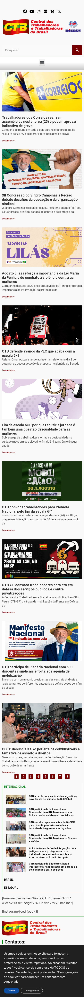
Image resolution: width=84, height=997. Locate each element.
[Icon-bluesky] (52, 11)
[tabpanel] (42, 833)
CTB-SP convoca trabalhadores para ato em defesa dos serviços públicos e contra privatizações (37, 589)
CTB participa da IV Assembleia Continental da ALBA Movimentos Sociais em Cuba (53, 838)
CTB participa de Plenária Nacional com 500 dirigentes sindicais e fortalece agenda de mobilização (37, 671)
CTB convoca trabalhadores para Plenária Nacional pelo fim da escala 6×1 (35, 509)
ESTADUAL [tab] (11, 887)
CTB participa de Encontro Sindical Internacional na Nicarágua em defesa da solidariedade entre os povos (53, 866)
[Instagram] (39, 11)
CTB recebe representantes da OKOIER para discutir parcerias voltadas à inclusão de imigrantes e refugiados (52, 825)
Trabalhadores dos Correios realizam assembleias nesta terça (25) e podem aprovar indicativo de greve (39, 121)
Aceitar (11, 990)
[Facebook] (25, 11)
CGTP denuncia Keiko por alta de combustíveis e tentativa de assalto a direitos (41, 751)
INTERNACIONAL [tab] (15, 786)
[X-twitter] (59, 11)
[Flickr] (45, 11)
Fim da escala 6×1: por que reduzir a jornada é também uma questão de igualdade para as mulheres (38, 429)
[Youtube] (32, 11)
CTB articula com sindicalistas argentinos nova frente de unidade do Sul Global (53, 798)
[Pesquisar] (77, 50)
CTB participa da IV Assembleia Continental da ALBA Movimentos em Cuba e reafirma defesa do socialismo (51, 812)
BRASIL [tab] (8, 879)
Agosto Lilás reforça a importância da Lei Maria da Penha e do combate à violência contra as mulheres (40, 277)
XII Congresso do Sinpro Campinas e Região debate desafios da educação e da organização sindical (40, 199)
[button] (42, 62)
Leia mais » (8, 140)
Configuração (32, 990)
